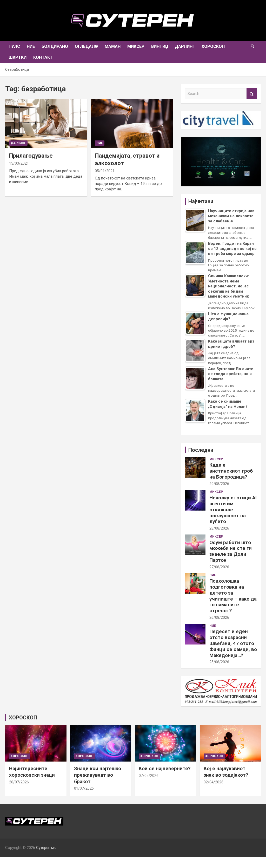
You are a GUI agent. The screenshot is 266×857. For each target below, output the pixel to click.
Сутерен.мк (46, 847)
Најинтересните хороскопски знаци (32, 771)
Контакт (43, 57)
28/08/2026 (219, 528)
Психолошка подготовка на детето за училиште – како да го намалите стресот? (233, 596)
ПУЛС (14, 46)
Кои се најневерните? (164, 768)
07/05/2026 (148, 776)
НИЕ (31, 46)
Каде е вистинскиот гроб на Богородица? (231, 471)
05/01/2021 (105, 171)
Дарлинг (185, 46)
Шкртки (17, 57)
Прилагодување (31, 155)
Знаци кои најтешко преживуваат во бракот (97, 774)
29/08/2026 (219, 484)
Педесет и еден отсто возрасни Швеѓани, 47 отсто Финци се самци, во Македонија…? (233, 643)
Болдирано (55, 46)
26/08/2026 (219, 617)
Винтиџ (159, 46)
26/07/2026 (19, 782)
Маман (113, 46)
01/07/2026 (84, 788)
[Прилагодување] (46, 124)
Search (252, 93)
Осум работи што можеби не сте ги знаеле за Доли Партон (230, 551)
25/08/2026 (219, 662)
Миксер (135, 46)
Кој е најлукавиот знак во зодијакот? (226, 771)
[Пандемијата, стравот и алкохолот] (132, 124)
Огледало (86, 46)
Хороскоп (213, 46)
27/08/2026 (219, 567)
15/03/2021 (19, 163)
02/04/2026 (213, 782)
